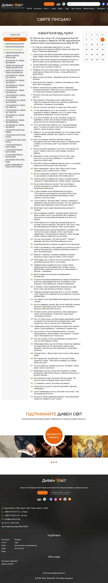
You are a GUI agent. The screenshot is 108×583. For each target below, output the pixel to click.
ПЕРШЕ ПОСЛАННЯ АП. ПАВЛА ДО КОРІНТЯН (15, 67)
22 (92, 60)
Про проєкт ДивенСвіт (10, 561)
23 (97, 60)
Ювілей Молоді (88, 8)
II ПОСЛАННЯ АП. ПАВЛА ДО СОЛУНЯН (16, 101)
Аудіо (4, 548)
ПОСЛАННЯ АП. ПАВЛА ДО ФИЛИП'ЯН (15, 86)
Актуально (38, 8)
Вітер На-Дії (19, 548)
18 (92, 55)
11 (97, 45)
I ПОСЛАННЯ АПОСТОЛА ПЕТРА (15, 136)
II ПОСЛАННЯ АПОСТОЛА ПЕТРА (16, 141)
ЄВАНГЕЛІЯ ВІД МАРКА (15, 47)
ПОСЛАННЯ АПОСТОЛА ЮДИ (15, 161)
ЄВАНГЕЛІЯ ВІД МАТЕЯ (15, 44)
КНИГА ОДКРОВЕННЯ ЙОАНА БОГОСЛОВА (14, 166)
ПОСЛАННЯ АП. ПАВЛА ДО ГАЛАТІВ (15, 77)
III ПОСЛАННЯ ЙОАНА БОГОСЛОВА (14, 156)
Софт (67, 8)
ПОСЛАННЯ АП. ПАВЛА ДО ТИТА (15, 116)
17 (86, 55)
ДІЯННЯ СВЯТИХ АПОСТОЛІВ (12, 57)
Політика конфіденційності (54, 573)
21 (86, 60)
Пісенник (18, 540)
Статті (45, 8)
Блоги (54, 8)
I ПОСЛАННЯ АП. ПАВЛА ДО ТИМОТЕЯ (15, 106)
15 (97, 50)
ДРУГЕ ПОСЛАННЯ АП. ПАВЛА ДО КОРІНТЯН (15, 72)
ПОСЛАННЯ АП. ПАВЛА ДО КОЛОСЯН (15, 91)
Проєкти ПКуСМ (7, 564)
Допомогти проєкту (54, 435)
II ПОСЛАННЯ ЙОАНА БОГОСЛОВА (14, 151)
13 (86, 50)
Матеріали (101, 8)
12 (102, 45)
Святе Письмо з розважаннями (26, 545)
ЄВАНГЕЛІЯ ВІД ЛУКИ (14, 50)
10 (92, 45)
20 (103, 55)
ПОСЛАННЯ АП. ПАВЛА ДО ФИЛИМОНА (15, 121)
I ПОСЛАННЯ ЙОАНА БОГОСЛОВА (14, 146)
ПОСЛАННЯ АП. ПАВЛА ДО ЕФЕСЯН (15, 81)
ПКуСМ (29, 8)
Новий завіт (15, 39)
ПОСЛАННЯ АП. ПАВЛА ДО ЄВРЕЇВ (15, 126)
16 (102, 50)
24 (103, 60)
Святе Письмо (76, 8)
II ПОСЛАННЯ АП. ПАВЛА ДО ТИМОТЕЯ (16, 111)
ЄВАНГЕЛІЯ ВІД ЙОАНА (15, 53)
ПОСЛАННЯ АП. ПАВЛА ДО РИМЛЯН (15, 62)
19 (97, 55)
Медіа (60, 8)
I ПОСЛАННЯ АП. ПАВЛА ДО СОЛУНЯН (15, 96)
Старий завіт (15, 35)
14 (92, 50)
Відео (4, 551)
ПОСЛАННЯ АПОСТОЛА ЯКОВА (15, 131)
